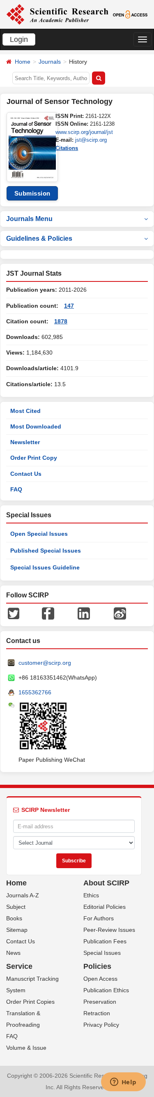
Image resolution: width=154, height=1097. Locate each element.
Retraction (96, 1013)
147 (69, 305)
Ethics (91, 895)
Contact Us (25, 473)
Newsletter (25, 442)
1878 (60, 321)
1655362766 (34, 692)
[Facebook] (48, 613)
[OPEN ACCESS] (130, 14)
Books (14, 918)
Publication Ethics (106, 990)
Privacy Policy (101, 1024)
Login (19, 39)
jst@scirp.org (91, 140)
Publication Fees (104, 941)
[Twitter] (13, 613)
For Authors (98, 918)
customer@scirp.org (44, 662)
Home (22, 61)
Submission (32, 193)
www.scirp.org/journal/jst (84, 132)
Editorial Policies (104, 906)
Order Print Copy (33, 457)
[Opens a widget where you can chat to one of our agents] (123, 1082)
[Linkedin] (84, 613)
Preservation (99, 1001)
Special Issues (102, 953)
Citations (66, 148)
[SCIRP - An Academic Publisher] (57, 14)
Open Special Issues (39, 533)
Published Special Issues (45, 550)
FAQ (16, 489)
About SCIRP (106, 883)
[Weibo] (120, 613)
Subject (15, 906)
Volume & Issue (26, 1047)
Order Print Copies (30, 1001)
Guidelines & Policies (39, 238)
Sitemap (17, 929)
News (13, 953)
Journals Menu (29, 218)
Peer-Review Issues (109, 929)
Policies (97, 966)
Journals (50, 61)
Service (19, 966)
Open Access (100, 978)
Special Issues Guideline (45, 567)
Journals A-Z (22, 895)
